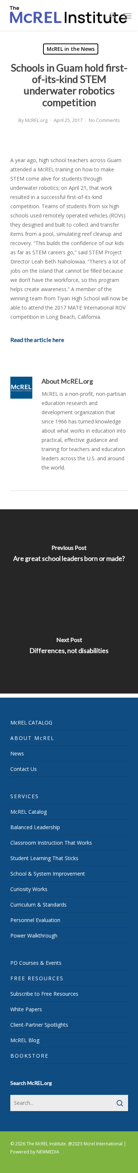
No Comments (104, 120)
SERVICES (24, 796)
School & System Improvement (47, 873)
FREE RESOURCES (37, 978)
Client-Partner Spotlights (39, 1024)
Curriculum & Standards (38, 904)
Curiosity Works (28, 889)
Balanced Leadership (35, 827)
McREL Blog (24, 1040)
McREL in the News (71, 48)
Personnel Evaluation (35, 920)
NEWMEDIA (47, 1152)
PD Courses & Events (35, 962)
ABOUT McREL (32, 737)
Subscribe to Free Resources (44, 993)
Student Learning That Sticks (44, 858)
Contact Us (23, 768)
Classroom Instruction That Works (51, 842)
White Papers (26, 1009)
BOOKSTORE (29, 1055)
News (17, 753)
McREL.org (36, 120)
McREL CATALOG (31, 722)
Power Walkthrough (33, 935)
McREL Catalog (28, 811)
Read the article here (37, 339)
